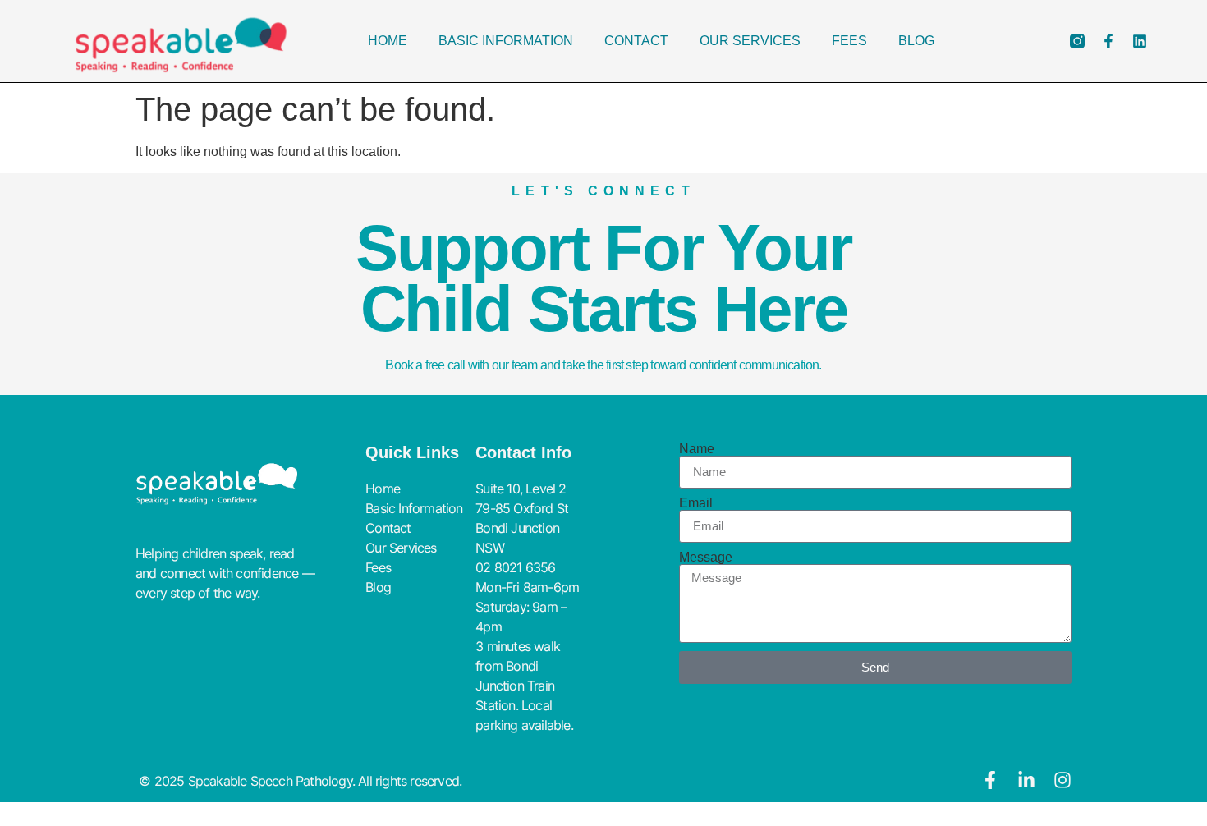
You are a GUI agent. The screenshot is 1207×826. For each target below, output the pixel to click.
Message (705, 557)
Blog (916, 41)
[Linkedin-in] (1026, 780)
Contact (636, 41)
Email (696, 503)
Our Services (750, 41)
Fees (849, 41)
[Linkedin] (1139, 41)
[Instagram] (1062, 780)
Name (696, 449)
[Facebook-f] (1108, 41)
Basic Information (505, 41)
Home (387, 41)
